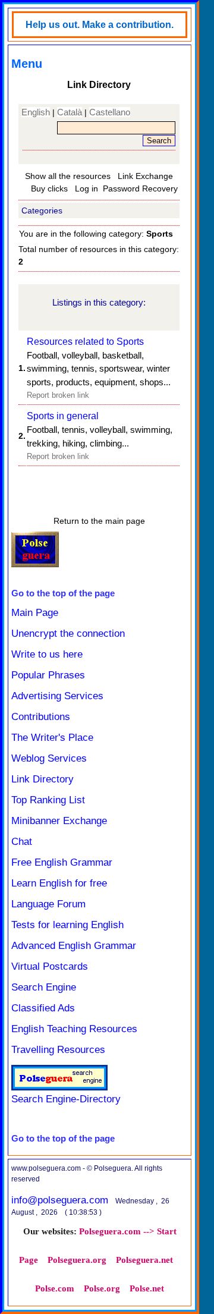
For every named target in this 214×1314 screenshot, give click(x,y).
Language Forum (48, 904)
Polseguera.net (144, 1260)
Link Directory (42, 779)
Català (69, 112)
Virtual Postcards (49, 966)
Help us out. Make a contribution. (100, 25)
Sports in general (63, 416)
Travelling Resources (58, 1049)
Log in (86, 188)
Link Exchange (145, 176)
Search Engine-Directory (66, 1099)
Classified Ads (43, 1008)
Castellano (109, 112)
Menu (26, 63)
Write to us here (47, 654)
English (35, 112)
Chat (21, 841)
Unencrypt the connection (68, 633)
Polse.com (54, 1288)
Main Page (34, 612)
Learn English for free (59, 883)
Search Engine (43, 987)
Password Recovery (140, 188)
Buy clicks (49, 188)
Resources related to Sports (85, 342)
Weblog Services (49, 758)
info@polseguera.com (59, 1200)
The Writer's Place (52, 737)
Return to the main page (99, 521)
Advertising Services (57, 696)
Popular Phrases (48, 675)
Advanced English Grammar (73, 945)
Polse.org (102, 1288)
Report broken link (58, 395)
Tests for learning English (67, 925)
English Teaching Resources (74, 1029)
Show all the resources (68, 176)
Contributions (40, 716)
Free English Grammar (61, 862)
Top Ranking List (48, 800)
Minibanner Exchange (59, 820)
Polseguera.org (77, 1260)
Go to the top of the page (63, 593)
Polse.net (147, 1288)
